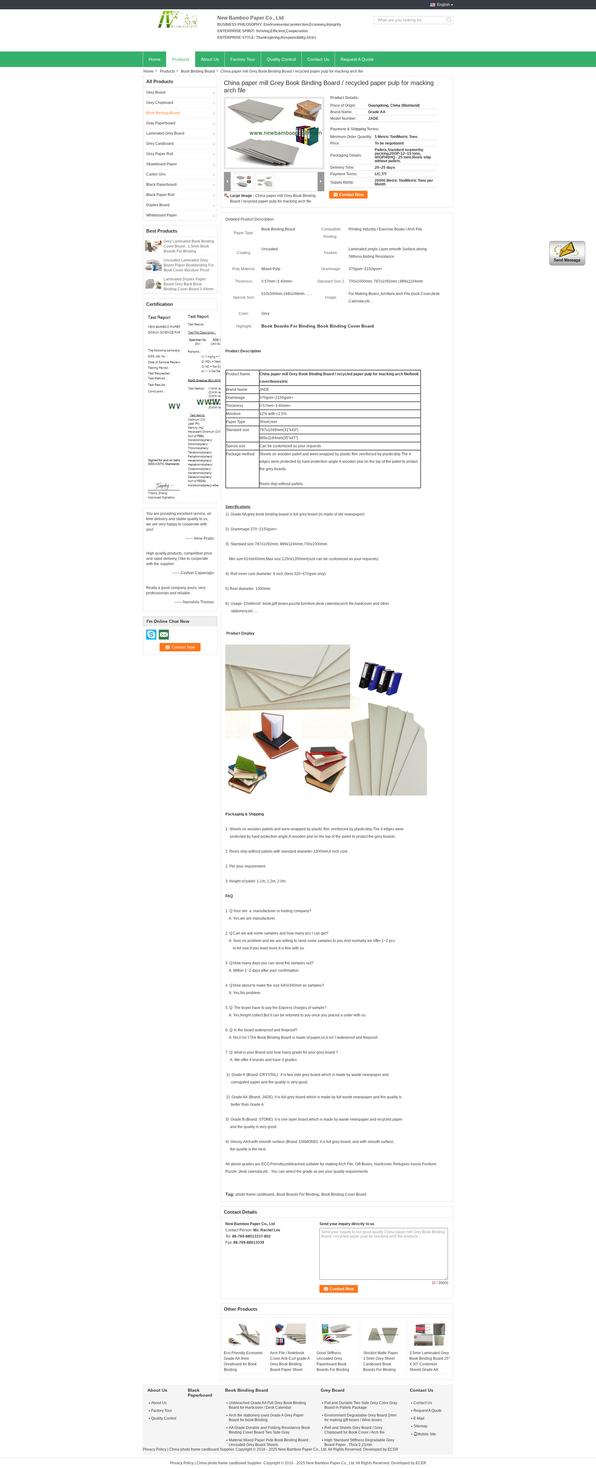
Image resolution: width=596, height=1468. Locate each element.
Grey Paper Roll (159, 154)
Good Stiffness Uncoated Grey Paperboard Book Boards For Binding (333, 1361)
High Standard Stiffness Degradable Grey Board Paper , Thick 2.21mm (359, 1442)
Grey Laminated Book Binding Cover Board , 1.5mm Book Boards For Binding (189, 246)
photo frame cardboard (255, 1194)
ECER (393, 1449)
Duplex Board (157, 205)
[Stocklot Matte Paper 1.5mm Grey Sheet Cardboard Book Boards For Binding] (383, 1334)
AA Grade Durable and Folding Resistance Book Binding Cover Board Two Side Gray (269, 1430)
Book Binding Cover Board (343, 1194)
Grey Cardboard (160, 143)
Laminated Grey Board (165, 133)
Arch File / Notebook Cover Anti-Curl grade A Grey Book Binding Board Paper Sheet (289, 1361)
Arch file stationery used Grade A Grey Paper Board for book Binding (266, 1417)
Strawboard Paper (161, 164)
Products (180, 59)
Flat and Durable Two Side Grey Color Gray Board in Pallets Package (360, 1405)
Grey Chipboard (159, 102)
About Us (210, 59)
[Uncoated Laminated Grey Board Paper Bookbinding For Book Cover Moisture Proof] (153, 264)
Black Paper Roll (160, 195)
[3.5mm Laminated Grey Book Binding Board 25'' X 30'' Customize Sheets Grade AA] (429, 1334)
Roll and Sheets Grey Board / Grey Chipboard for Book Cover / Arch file (354, 1430)
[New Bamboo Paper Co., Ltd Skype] (228, 1250)
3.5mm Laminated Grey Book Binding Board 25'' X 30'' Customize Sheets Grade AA (429, 1361)
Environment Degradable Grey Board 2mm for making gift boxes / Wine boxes (360, 1417)
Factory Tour (242, 59)
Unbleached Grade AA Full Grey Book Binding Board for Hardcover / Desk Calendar (267, 1405)
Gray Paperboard (160, 123)
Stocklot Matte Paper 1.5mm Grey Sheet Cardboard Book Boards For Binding (380, 1361)
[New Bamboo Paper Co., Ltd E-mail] (237, 1250)
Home (154, 59)
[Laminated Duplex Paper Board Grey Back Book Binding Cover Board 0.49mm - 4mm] (153, 283)
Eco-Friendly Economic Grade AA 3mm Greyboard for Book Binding (243, 1361)
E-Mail (418, 1418)
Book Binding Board (198, 71)
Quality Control (281, 59)
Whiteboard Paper (161, 215)
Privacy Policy (154, 1449)
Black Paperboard (161, 184)
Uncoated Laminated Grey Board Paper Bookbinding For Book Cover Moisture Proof (189, 265)
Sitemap (420, 1426)
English (443, 4)
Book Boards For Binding (298, 1194)
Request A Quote (357, 59)
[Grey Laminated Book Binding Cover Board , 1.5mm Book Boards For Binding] (153, 245)
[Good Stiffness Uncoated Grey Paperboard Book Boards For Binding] (337, 1334)
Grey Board (155, 92)
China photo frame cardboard (194, 1449)
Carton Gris (155, 174)
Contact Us (318, 59)
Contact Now (351, 194)
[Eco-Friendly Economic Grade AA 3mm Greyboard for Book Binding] (244, 1334)
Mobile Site (426, 1434)
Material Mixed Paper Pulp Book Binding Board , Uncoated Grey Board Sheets (269, 1442)
